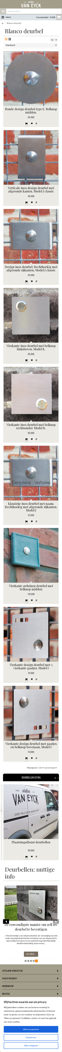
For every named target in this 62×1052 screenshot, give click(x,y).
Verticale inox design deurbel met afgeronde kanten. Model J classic (31, 189)
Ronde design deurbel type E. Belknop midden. (31, 110)
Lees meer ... (31, 953)
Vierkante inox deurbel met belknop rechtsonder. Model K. (31, 426)
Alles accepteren (31, 1029)
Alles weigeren (31, 1045)
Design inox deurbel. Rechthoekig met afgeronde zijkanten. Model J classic (31, 268)
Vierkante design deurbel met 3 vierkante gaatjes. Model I (31, 666)
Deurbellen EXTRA (31, 777)
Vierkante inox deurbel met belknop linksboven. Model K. (31, 347)
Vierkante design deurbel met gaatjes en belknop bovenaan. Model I (31, 745)
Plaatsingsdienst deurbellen (31, 842)
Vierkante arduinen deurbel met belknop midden (31, 587)
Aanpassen (31, 1037)
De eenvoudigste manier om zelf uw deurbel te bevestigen (31, 926)
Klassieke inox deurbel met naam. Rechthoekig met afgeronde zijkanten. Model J (31, 506)
